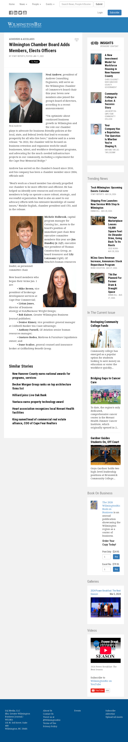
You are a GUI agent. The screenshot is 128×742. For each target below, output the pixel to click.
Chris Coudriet (111, 79)
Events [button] (49, 4)
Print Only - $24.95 (110, 551)
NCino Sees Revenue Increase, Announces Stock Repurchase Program (106, 261)
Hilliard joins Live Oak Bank (29, 395)
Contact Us (48, 713)
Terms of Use (49, 723)
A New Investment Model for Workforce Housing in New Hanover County (112, 66)
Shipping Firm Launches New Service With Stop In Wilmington (105, 204)
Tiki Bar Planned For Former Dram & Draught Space (115, 283)
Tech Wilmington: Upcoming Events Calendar (106, 189)
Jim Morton (110, 111)
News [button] (23, 4)
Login (100, 12)
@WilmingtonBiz (51, 720)
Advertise (110, 713)
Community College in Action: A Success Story (111, 100)
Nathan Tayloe (112, 150)
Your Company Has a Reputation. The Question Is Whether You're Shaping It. (112, 136)
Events (77, 710)
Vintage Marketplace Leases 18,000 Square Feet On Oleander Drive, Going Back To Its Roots (115, 231)
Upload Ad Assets (114, 717)
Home (12, 4)
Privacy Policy (50, 726)
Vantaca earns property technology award (38, 402)
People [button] (35, 4)
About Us (47, 710)
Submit (99, 4)
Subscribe (111, 710)
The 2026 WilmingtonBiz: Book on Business (111, 507)
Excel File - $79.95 (110, 564)
